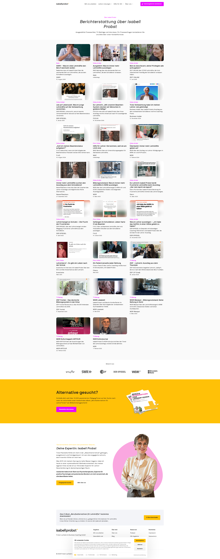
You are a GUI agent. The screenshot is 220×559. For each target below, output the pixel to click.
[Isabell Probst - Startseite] (62, 4)
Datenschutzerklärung (140, 555)
